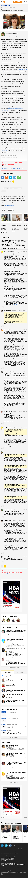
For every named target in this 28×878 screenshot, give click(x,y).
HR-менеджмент (5, 224)
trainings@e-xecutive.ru (15, 856)
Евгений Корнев (11, 244)
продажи (3, 190)
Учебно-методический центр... (13, 724)
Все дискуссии (14, 782)
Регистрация (26, 2)
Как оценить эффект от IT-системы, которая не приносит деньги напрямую (15, 695)
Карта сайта (3, 860)
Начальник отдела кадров (13, 719)
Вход (24, 2)
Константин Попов (6, 247)
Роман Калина (9, 633)
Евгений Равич (9, 642)
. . (13, 240)
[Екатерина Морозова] (8, 620)
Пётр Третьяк (9, 697)
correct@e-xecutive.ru (9, 205)
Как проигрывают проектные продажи (15, 679)
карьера (7, 188)
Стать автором (18, 1)
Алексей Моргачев (10, 680)
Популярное (7, 672)
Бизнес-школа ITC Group (11, 712)
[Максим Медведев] (13, 620)
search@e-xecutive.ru (13, 854)
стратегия (13, 188)
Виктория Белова (16, 247)
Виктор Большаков (16, 241)
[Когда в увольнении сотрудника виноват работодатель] (17, 828)
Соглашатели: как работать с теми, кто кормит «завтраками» (6, 835)
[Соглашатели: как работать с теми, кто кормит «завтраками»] (6, 828)
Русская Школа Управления (12, 718)
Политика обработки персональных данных (9, 853)
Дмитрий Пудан (19, 240)
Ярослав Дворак (12, 243)
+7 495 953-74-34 (15, 862)
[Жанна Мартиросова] (3, 620)
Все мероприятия (14, 737)
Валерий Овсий (11, 245)
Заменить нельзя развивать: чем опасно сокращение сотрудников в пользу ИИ (16, 631)
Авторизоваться (6, 168)
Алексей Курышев (10, 660)
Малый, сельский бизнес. (12, 745)
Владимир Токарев (6, 241)
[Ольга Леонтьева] (18, 620)
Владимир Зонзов (21, 245)
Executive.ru (23, 849)
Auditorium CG (9, 730)
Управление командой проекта (14, 713)
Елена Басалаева (10, 746)
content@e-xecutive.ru (9, 858)
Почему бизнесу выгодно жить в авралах (16, 684)
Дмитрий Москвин (12, 248)
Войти (3, 573)
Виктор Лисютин (10, 691)
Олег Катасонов (9, 775)
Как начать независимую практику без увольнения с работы (15, 701)
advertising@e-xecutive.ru (10, 857)
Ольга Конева (9, 702)
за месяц (13, 676)
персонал (19, 188)
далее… (16, 304)
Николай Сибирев (10, 766)
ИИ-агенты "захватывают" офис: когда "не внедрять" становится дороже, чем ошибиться (16, 763)
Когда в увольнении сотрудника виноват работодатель (16, 836)
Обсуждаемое (20, 672)
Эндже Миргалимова (11, 685)
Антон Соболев (9, 651)
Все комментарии (14, 667)
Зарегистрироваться (17, 168)
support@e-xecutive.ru (10, 859)
